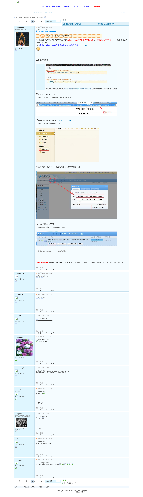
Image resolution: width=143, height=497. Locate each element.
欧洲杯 (71, 262)
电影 (115, 262)
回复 (39, 269)
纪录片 (124, 262)
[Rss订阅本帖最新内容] (45, 17)
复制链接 (100, 24)
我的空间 (28, 12)
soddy (19, 389)
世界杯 (66, 262)
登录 (120, 12)
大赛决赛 (98, 262)
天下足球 (105, 262)
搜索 (35, 12)
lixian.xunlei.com (64, 120)
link (86, 45)
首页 (21, 12)
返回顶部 (46, 487)
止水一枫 (20, 295)
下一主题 (24, 21)
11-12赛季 (77, 262)
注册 (124, 12)
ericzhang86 (20, 368)
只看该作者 (39, 276)
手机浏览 (39, 487)
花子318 (19, 414)
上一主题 (17, 21)
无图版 (33, 487)
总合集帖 (51, 262)
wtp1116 (19, 460)
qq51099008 (20, 27)
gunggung (20, 337)
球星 (119, 262)
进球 (111, 262)
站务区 (26, 17)
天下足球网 (19, 17)
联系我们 (26, 487)
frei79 (19, 316)
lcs (18, 439)
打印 (113, 24)
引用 (46, 269)
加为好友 (16, 27)
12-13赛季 (84, 262)
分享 (52, 269)
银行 (46, 12)
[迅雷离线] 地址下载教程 (36, 17)
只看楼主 (39, 30)
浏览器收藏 (107, 24)
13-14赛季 (92, 262)
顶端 (41, 267)
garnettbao (20, 273)
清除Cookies (18, 487)
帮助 (50, 12)
